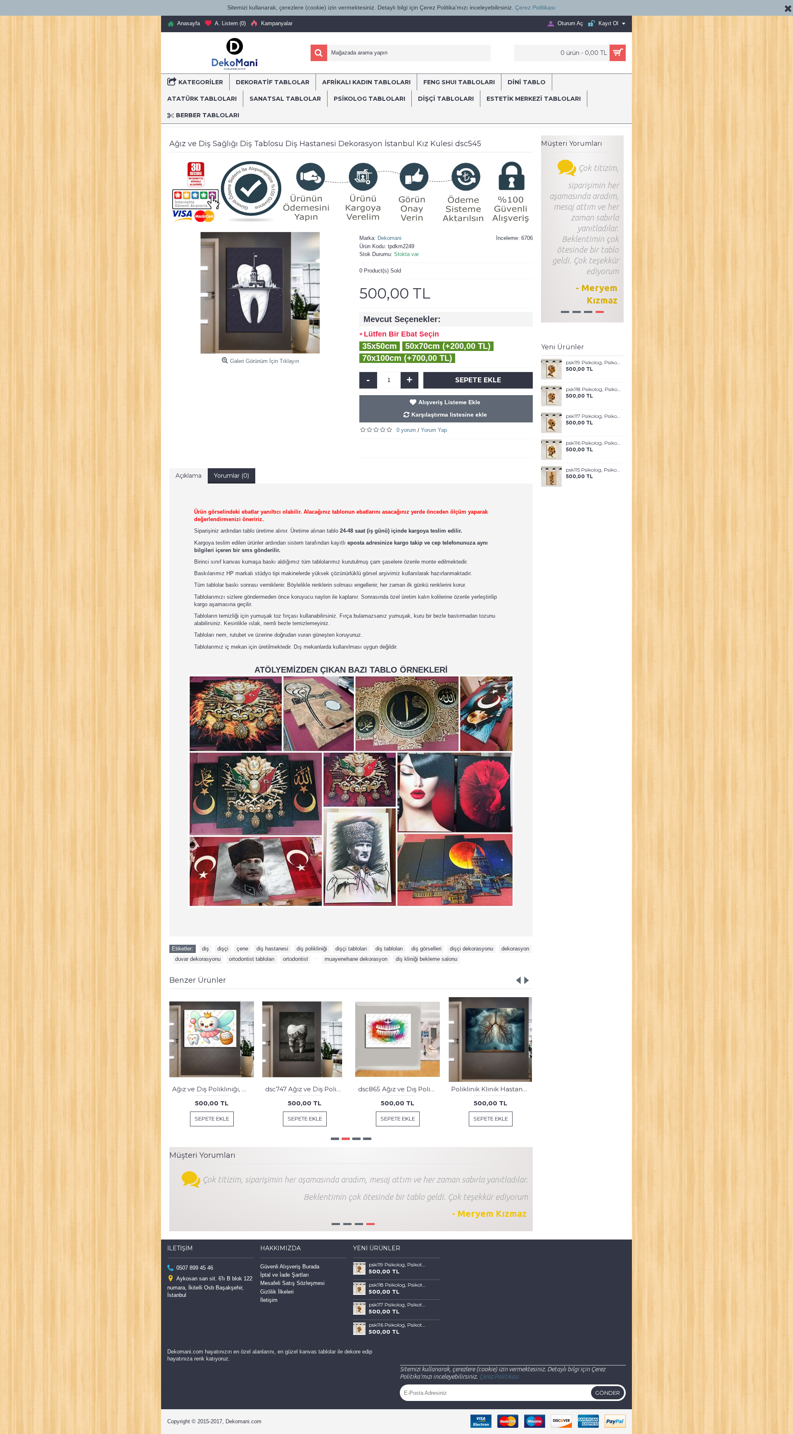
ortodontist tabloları (252, 959)
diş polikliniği (312, 949)
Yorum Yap (434, 430)
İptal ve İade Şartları (284, 1275)
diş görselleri (426, 949)
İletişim (269, 1300)
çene (242, 949)
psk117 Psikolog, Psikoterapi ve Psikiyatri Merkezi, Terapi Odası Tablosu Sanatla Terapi (593, 416)
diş (205, 949)
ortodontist (295, 959)
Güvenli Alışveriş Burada (289, 1266)
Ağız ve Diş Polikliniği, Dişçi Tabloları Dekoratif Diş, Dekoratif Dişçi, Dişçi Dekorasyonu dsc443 (213, 1089)
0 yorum (406, 430)
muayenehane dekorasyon (356, 959)
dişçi (222, 949)
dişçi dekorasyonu (471, 949)
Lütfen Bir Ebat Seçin (401, 334)
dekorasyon (515, 949)
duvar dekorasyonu (198, 959)
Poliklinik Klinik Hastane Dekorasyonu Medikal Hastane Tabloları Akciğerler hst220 (492, 1089)
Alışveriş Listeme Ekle (449, 402)
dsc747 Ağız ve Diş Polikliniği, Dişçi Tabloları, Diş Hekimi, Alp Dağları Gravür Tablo (306, 1089)
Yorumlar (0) (231, 475)
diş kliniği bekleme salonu (426, 959)
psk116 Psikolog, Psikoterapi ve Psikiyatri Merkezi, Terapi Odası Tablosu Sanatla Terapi (593, 443)
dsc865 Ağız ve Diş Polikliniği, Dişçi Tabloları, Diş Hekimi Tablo (399, 1089)
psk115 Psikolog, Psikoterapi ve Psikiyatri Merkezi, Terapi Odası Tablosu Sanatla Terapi (593, 470)
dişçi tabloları (351, 949)
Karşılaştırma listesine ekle (449, 414)
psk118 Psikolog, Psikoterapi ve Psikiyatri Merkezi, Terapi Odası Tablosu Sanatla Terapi (593, 389)
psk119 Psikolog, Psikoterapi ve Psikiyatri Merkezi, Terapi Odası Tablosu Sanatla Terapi (593, 362)
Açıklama (189, 475)
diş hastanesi (272, 949)
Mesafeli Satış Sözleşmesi (292, 1283)
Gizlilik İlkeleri (277, 1292)
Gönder (607, 1392)
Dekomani (389, 238)
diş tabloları (389, 949)
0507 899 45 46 (194, 1268)
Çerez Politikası (535, 7)
